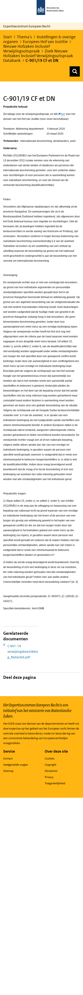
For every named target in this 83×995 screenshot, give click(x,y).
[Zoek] (75, 71)
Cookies (49, 758)
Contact (8, 758)
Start (7, 36)
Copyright (50, 765)
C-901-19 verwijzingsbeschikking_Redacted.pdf (22, 651)
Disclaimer (51, 771)
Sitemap (8, 771)
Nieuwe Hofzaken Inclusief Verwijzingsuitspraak (26, 48)
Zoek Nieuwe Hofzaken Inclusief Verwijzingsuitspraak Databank (38, 56)
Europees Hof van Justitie (45, 41)
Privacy (49, 777)
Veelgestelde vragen (15, 765)
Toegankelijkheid (55, 783)
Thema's (24, 36)
